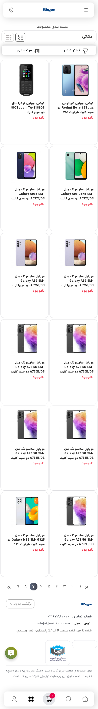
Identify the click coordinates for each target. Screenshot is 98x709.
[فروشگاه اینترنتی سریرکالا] (86, 604)
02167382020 (58, 616)
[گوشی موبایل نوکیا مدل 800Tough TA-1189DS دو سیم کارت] (24, 82)
